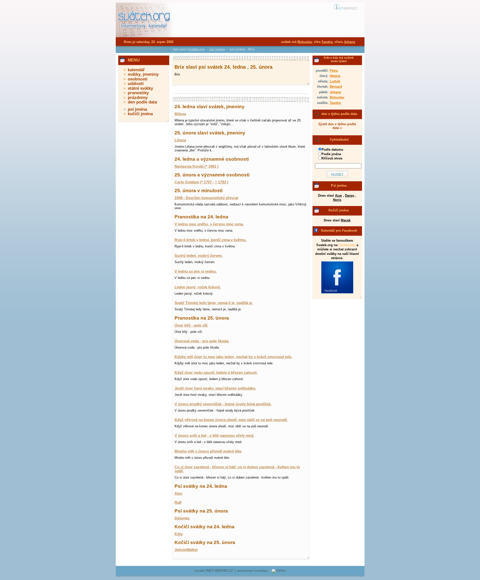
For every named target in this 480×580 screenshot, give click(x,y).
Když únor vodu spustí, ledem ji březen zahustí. (216, 373)
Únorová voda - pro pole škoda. (201, 341)
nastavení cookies (252, 571)
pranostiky (138, 92)
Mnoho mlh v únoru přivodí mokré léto (208, 451)
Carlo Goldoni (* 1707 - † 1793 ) (201, 182)
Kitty (178, 534)
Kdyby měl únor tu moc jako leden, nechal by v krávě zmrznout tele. (233, 357)
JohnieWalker (186, 550)
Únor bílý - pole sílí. (191, 325)
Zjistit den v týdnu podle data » (337, 126)
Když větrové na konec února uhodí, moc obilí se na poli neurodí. (231, 420)
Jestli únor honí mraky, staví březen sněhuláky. (215, 388)
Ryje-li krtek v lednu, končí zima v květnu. (210, 240)
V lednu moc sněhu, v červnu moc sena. (209, 224)
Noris (337, 200)
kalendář (136, 69)
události (136, 83)
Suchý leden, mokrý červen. (198, 256)
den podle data (142, 102)
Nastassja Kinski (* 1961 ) (196, 166)
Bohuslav (337, 97)
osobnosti (138, 79)
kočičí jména (140, 113)
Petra (334, 70)
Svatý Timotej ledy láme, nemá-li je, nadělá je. (213, 303)
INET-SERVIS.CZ (219, 571)
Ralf (178, 503)
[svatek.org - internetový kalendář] (144, 36)
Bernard (336, 86)
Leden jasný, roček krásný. (197, 287)
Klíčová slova (332, 158)
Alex (178, 494)
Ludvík (335, 81)
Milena (180, 114)
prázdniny (138, 97)
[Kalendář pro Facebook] (337, 292)
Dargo (349, 195)
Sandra (335, 103)
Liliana (180, 140)
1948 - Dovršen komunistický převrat (206, 198)
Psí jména (338, 185)
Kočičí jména (338, 210)
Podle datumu (332, 149)
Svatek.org (196, 49)
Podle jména (331, 154)
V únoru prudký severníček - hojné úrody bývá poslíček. (223, 404)
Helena (335, 76)
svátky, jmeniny (143, 74)
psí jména (137, 109)
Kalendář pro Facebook (339, 230)
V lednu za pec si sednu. (195, 271)
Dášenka (182, 518)
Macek (345, 220)
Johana (335, 92)
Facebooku (347, 245)
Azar (338, 195)
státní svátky (140, 88)
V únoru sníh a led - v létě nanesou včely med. (214, 436)
